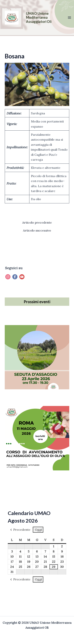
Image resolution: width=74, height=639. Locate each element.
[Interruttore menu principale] (69, 17)
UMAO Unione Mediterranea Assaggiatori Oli (38, 17)
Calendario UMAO (29, 513)
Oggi (38, 529)
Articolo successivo (37, 230)
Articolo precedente (37, 222)
